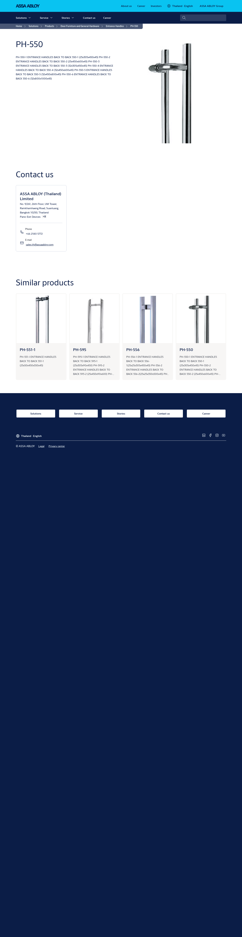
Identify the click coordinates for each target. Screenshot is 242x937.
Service (44, 17)
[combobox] (203, 17)
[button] (29, 17)
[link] (126, 6)
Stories (66, 17)
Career (107, 17)
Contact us (89, 17)
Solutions (21, 17)
